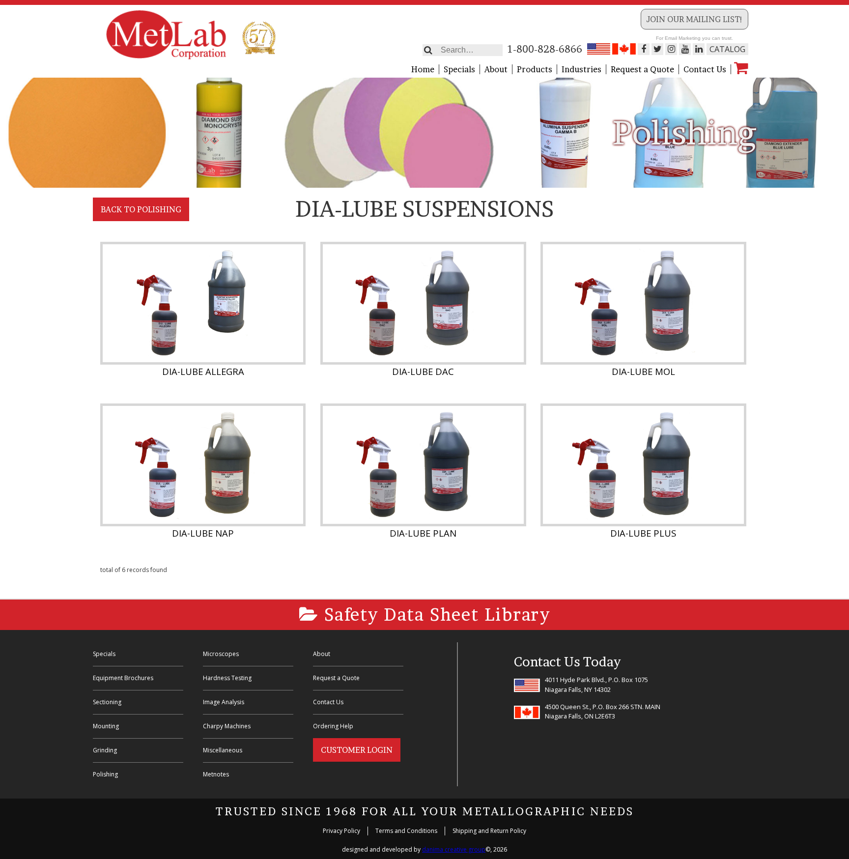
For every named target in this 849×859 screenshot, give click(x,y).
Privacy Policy (341, 831)
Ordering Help (333, 726)
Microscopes (221, 654)
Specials (459, 69)
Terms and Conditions (406, 831)
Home (422, 69)
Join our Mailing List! (694, 19)
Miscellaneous (222, 750)
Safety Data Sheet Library (434, 614)
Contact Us (704, 69)
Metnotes (216, 774)
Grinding (105, 750)
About (496, 69)
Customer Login (357, 750)
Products (534, 69)
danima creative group (453, 849)
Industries (581, 69)
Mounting (106, 726)
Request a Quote (642, 69)
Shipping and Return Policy (489, 831)
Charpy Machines (227, 726)
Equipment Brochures (123, 678)
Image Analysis (223, 702)
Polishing (105, 774)
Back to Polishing (141, 209)
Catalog (727, 49)
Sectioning (107, 702)
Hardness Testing (227, 678)
